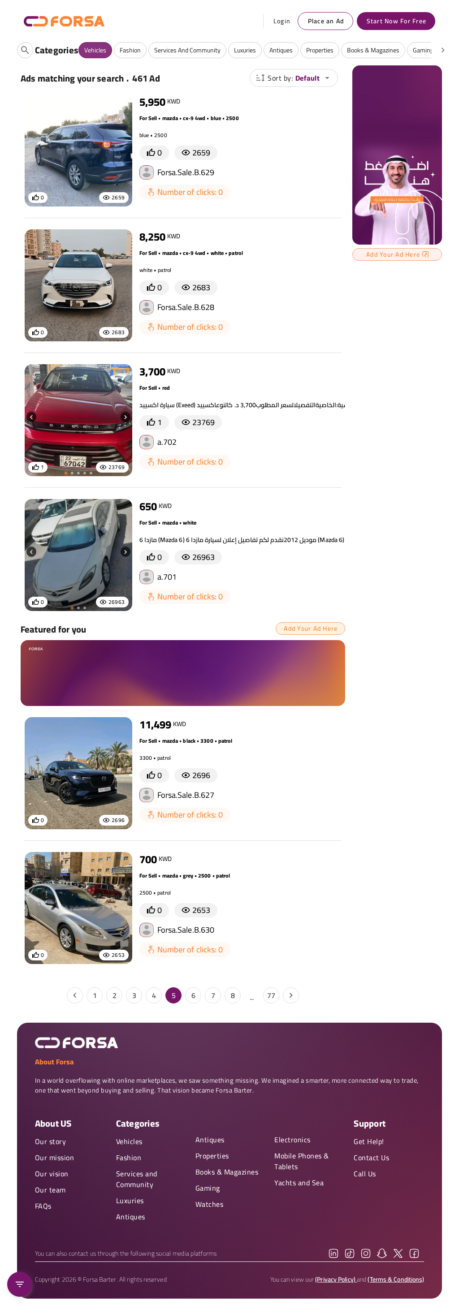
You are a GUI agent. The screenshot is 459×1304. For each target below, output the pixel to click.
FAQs (43, 1206)
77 (271, 995)
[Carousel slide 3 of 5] (78, 473)
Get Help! (369, 1141)
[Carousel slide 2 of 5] (72, 473)
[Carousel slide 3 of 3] (84, 608)
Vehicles (129, 1141)
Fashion (129, 1157)
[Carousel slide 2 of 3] (78, 608)
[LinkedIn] (333, 1253)
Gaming (207, 1188)
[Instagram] (365, 1253)
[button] (294, 78)
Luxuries (130, 1200)
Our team (50, 1189)
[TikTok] (349, 1253)
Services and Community (136, 1179)
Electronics (292, 1139)
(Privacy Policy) (336, 1279)
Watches (209, 1204)
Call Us (365, 1173)
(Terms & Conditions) (396, 1279)
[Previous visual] (31, 417)
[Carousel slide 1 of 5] (66, 473)
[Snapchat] (382, 1253)
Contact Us (371, 1157)
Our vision (52, 1173)
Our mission (54, 1157)
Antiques (130, 1216)
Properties (212, 1155)
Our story (50, 1141)
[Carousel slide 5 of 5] (91, 473)
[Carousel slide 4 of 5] (84, 473)
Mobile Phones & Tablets (301, 1161)
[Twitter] (398, 1253)
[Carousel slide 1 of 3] (72, 608)
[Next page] (291, 995)
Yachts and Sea (299, 1182)
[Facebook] (414, 1253)
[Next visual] (125, 417)
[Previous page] (75, 995)
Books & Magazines (227, 1171)
